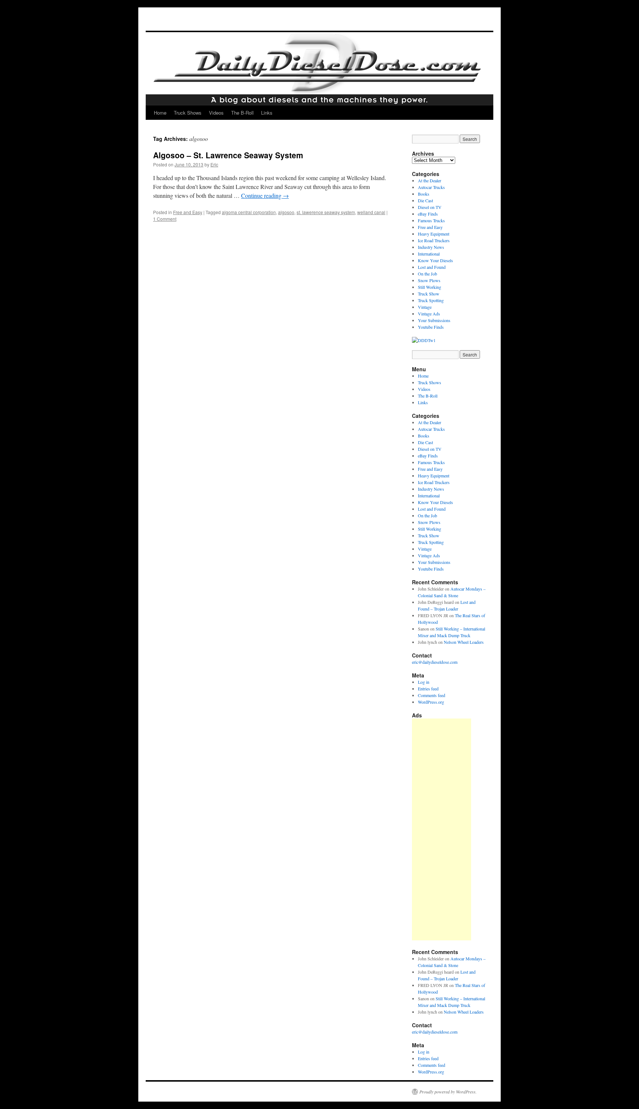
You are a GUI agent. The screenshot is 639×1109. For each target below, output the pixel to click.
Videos (216, 112)
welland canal (371, 212)
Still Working (429, 287)
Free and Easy (187, 212)
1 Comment (164, 219)
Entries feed (428, 689)
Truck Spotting (431, 300)
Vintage (425, 307)
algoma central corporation (249, 212)
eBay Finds (428, 214)
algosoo (286, 212)
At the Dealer (429, 180)
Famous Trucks (431, 220)
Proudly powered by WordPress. (448, 1092)
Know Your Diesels (435, 260)
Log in (423, 682)
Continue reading (265, 195)
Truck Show (428, 294)
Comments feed (431, 695)
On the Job (427, 274)
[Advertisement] (441, 829)
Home (160, 112)
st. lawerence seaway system (326, 212)
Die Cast (425, 200)
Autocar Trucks (431, 187)
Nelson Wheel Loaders (464, 642)
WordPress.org (431, 702)
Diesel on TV (430, 207)
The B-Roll (242, 112)
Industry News (431, 247)
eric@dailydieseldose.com (434, 662)
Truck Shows (188, 112)
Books (423, 194)
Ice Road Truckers (434, 240)
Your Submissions (434, 320)
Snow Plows (429, 280)
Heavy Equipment (433, 234)
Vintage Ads (429, 314)
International (429, 254)
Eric (214, 164)
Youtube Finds (431, 327)
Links (267, 112)
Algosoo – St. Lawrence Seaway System (228, 154)
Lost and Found (432, 267)
